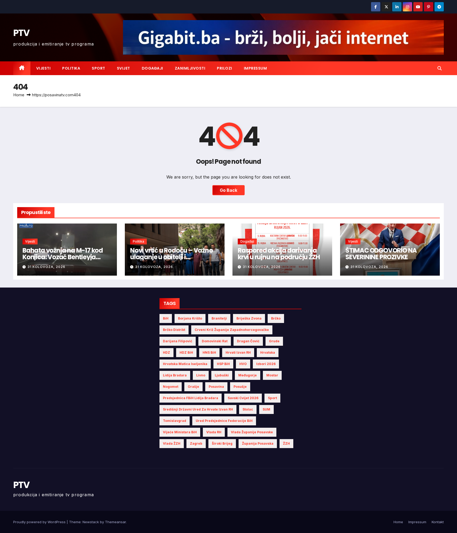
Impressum (255, 68)
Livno (200, 375)
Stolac (248, 409)
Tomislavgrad (174, 421)
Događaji (152, 68)
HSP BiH (223, 364)
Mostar (272, 375)
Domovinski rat (214, 341)
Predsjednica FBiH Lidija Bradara (190, 398)
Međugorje (247, 375)
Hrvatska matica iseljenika (185, 364)
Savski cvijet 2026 (243, 398)
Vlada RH (213, 432)
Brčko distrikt (174, 330)
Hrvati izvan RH (238, 352)
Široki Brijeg (222, 443)
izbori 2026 (266, 364)
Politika (71, 68)
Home (18, 94)
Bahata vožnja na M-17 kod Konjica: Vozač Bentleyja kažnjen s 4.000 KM (62, 257)
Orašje (193, 387)
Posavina (216, 387)
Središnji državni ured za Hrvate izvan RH (198, 409)
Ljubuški (222, 375)
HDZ (166, 352)
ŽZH (286, 443)
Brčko (276, 318)
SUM (266, 409)
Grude (274, 341)
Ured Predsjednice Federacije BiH (224, 421)
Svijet (123, 68)
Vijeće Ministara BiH (180, 432)
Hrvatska (267, 352)
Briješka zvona (249, 318)
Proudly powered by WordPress (40, 522)
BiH (165, 318)
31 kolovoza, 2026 (46, 267)
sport (272, 398)
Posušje (240, 387)
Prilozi (224, 68)
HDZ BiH (186, 352)
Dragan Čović (248, 341)
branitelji (219, 318)
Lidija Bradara (175, 375)
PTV (21, 32)
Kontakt (438, 522)
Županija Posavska (257, 443)
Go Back (228, 190)
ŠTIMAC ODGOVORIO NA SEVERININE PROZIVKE (381, 253)
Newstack (91, 522)
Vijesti (43, 68)
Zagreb (196, 443)
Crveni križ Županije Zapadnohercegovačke (232, 330)
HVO (243, 364)
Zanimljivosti (190, 68)
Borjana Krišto (190, 318)
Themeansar (115, 522)
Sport (98, 68)
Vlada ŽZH (171, 443)
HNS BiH (209, 352)
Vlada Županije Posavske (252, 432)
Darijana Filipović (177, 341)
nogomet (170, 387)
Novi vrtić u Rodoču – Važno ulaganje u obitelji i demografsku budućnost (171, 257)
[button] (439, 68)
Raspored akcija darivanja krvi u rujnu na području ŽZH (278, 253)
